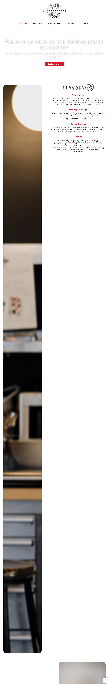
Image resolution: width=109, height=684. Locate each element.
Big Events (72, 23)
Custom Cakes (54, 23)
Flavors (23, 23)
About (86, 23)
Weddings (37, 23)
